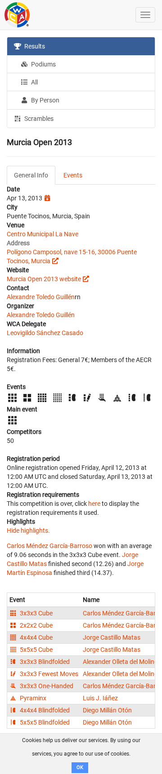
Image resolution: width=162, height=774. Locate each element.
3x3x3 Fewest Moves (48, 673)
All (34, 82)
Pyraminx (32, 698)
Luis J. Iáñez (100, 698)
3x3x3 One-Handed (45, 686)
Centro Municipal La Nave (42, 234)
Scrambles (38, 118)
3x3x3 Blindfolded (44, 661)
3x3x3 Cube (35, 613)
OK (79, 767)
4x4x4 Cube (35, 637)
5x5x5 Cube (35, 649)
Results (34, 46)
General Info (31, 175)
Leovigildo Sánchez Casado (45, 332)
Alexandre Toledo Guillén (41, 297)
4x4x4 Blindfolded (44, 710)
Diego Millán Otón (107, 710)
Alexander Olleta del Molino (120, 661)
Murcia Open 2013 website (44, 279)
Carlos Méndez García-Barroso (49, 545)
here (94, 503)
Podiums (43, 64)
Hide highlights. (28, 530)
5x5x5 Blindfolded (44, 722)
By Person (44, 100)
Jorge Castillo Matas (111, 637)
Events (72, 175)
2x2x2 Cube (35, 625)
